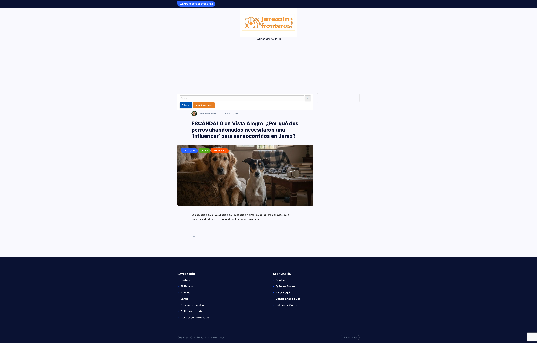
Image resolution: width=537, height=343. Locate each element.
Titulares (220, 151)
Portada (185, 280)
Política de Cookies (287, 305)
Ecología (189, 151)
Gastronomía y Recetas (195, 317)
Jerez (204, 151)
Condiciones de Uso (288, 298)
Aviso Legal (283, 292)
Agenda (185, 292)
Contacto (281, 280)
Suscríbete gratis (203, 105)
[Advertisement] (268, 61)
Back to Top (351, 337)
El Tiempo (187, 286)
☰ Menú (186, 105)
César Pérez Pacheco (209, 113)
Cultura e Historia (191, 311)
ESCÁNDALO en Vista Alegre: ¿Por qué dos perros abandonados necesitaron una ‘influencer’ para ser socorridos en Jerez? (244, 129)
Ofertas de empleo (192, 305)
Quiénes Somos (285, 286)
